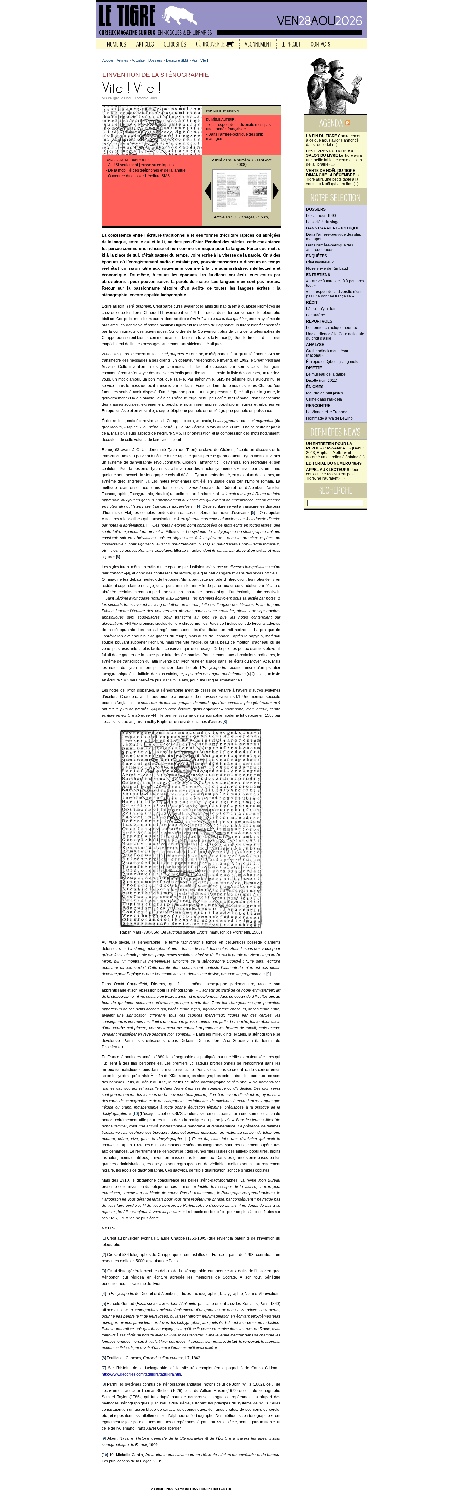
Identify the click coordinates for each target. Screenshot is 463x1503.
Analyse (315, 344)
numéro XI (245, 160)
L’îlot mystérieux (320, 262)
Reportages (319, 321)
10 (136, 1113)
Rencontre (318, 406)
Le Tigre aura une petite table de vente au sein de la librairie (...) (334, 158)
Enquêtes (316, 256)
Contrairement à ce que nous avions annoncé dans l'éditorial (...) (334, 140)
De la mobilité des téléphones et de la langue (147, 170)
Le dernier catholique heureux (332, 327)
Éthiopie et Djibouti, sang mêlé (332, 361)
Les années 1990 (321, 215)
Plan (169, 1488)
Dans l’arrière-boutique (332, 228)
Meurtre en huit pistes (324, 393)
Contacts (182, 1488)
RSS (195, 1488)
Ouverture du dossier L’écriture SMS (139, 176)
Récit (311, 302)
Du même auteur (220, 119)
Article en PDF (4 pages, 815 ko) (241, 217)
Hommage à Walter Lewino (329, 418)
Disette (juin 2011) (321, 380)
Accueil (107, 60)
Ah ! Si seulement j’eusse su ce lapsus (141, 165)
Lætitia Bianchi (226, 110)
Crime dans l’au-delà (324, 399)
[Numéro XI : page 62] (214, 208)
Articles (122, 60)
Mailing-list (209, 1488)
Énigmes (314, 387)
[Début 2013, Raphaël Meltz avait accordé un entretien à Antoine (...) (335, 450)
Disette (314, 368)
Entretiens (318, 275)
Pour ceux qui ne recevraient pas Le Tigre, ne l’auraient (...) (332, 474)
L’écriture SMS (177, 60)
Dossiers (316, 209)
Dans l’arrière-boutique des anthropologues (329, 247)
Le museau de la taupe (326, 374)
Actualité (138, 60)
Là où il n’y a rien (320, 309)
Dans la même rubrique (126, 159)
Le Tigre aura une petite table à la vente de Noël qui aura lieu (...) (333, 177)
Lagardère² (315, 315)
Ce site (226, 1488)
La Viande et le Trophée (326, 412)
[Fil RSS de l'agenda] (348, 124)
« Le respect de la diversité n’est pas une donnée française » (333, 294)
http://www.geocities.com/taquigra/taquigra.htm (141, 1374)
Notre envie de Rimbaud (327, 268)
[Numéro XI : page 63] (241, 208)
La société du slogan (324, 222)
